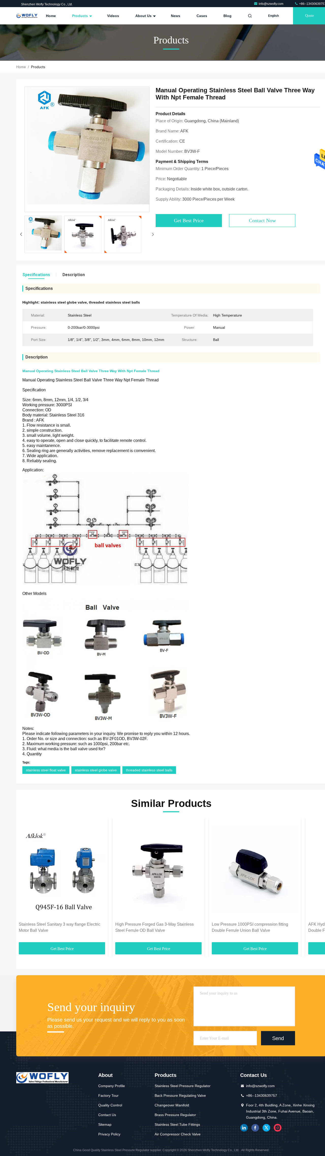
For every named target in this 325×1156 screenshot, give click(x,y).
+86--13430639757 (261, 1095)
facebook (255, 1128)
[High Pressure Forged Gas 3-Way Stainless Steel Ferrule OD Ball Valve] (158, 869)
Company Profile (111, 1086)
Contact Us (107, 1115)
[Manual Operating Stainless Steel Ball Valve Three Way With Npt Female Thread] (87, 149)
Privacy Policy (109, 1134)
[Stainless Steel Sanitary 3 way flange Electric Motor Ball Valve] (62, 869)
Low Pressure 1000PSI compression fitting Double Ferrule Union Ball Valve (250, 927)
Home (51, 16)
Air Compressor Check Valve (178, 1134)
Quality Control (110, 1105)
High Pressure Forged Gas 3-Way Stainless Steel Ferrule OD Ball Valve (154, 927)
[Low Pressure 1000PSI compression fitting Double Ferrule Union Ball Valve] (255, 869)
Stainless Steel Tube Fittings (177, 1124)
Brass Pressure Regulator (175, 1115)
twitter (266, 1128)
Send (278, 1038)
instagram (277, 1128)
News (175, 16)
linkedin (244, 1128)
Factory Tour (108, 1095)
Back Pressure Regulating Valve (180, 1095)
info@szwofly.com (271, 4)
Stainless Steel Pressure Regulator (182, 1086)
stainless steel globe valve (96, 770)
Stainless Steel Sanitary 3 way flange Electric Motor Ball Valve (59, 927)
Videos (113, 16)
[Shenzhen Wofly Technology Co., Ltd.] (27, 15)
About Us (144, 16)
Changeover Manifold (172, 1105)
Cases (202, 16)
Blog (227, 16)
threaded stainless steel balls (149, 770)
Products (80, 16)
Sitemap (104, 1124)
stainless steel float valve (46, 770)
